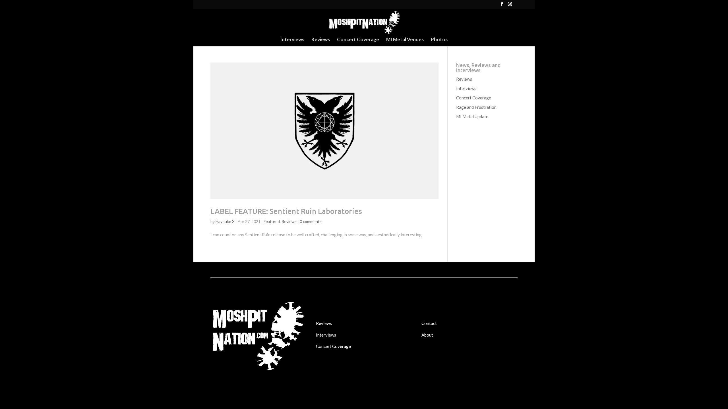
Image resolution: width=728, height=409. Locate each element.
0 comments (311, 221)
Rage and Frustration (476, 107)
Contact (429, 323)
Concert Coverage (358, 39)
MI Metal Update (472, 116)
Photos (439, 39)
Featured (272, 221)
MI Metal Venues (405, 39)
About (427, 334)
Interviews (292, 39)
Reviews (320, 39)
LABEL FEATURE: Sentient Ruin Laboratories (286, 211)
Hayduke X (225, 221)
